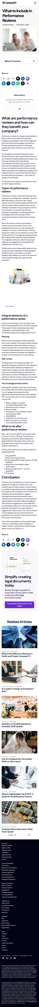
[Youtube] (14, 958)
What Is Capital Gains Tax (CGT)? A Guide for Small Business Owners (17, 795)
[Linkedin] (20, 109)
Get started (10, 306)
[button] (34, 61)
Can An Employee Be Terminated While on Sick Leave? (17, 760)
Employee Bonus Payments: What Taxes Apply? (17, 830)
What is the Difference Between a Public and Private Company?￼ (17, 655)
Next (29, 835)
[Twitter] (3, 958)
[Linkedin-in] (7, 958)
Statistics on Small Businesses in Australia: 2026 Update (16, 725)
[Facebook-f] (11, 958)
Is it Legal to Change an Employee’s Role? (18, 690)
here (22, 528)
